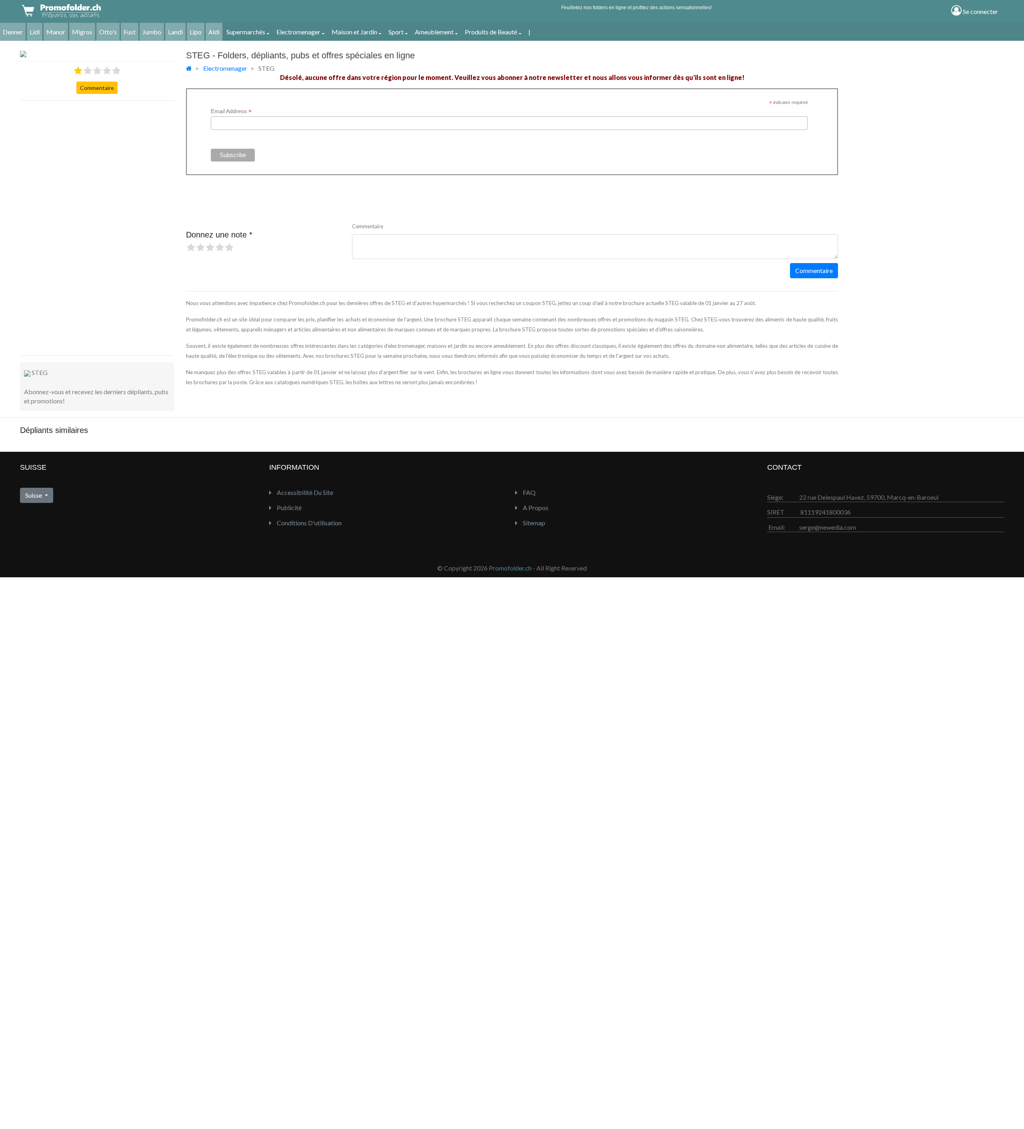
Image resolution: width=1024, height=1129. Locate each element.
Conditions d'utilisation (309, 523)
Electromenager (298, 32)
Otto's (108, 32)
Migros (82, 32)
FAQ (529, 492)
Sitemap (533, 523)
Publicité (289, 507)
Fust (130, 32)
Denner (13, 32)
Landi (175, 32)
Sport (396, 32)
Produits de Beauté (491, 32)
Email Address (231, 111)
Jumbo (151, 32)
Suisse (34, 495)
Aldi (214, 32)
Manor (55, 32)
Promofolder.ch (510, 568)
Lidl (35, 32)
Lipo (196, 32)
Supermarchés (245, 32)
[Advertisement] (52, 227)
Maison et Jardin (354, 32)
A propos (535, 507)
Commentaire (97, 87)
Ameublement (434, 32)
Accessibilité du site (304, 492)
